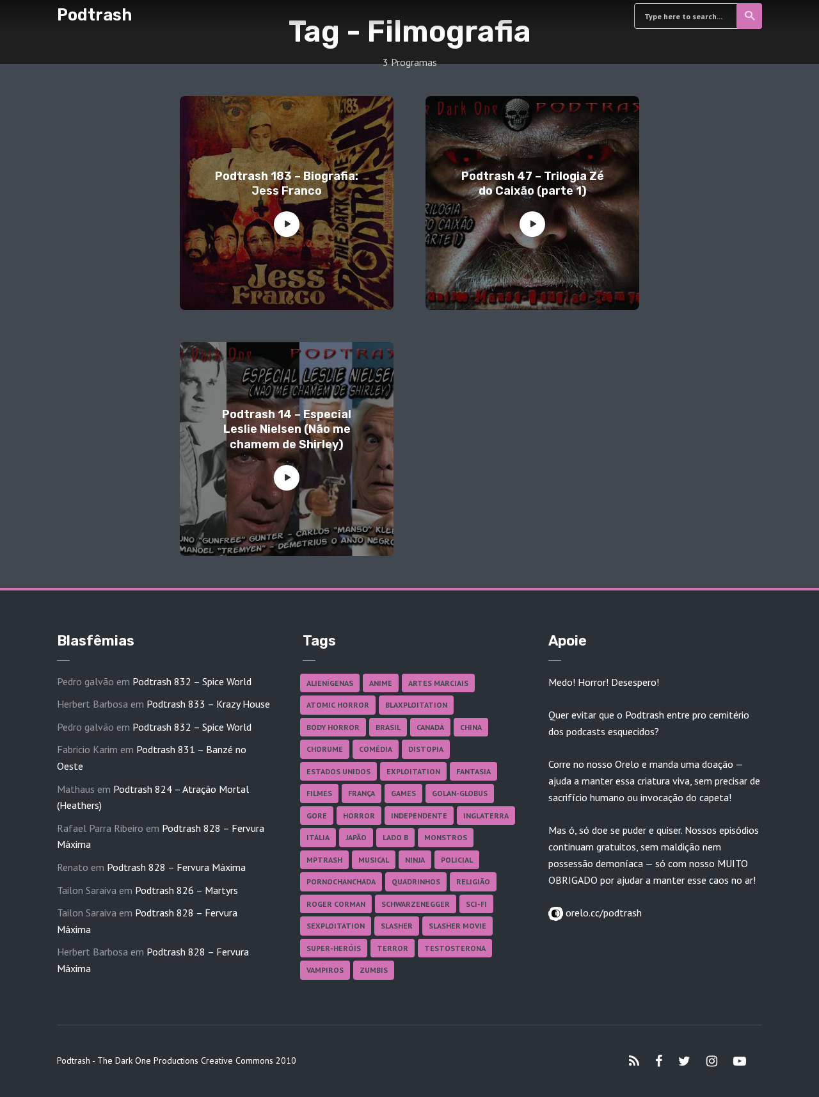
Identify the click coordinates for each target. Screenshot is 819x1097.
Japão (356, 837)
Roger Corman (335, 904)
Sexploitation (335, 925)
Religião (473, 881)
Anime (380, 683)
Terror (392, 948)
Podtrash (94, 14)
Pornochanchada (341, 881)
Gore (316, 815)
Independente (419, 815)
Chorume (324, 749)
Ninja (415, 860)
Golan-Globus (460, 793)
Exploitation (413, 771)
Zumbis (374, 970)
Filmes (319, 793)
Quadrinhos (416, 881)
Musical (373, 860)
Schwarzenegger (415, 904)
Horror (359, 815)
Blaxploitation (416, 705)
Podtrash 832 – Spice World (191, 681)
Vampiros (325, 970)
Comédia (375, 749)
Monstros (445, 837)
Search (749, 16)
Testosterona (455, 948)
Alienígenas (329, 683)
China (471, 727)
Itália (318, 837)
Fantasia (473, 771)
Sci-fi (476, 904)
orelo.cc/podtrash (602, 912)
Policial (457, 860)
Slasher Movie (457, 925)
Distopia (425, 749)
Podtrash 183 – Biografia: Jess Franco (286, 183)
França (361, 793)
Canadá (430, 727)
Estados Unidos (338, 771)
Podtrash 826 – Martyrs (186, 890)
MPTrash (324, 860)
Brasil (388, 727)
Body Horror (333, 727)
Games (403, 793)
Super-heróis (333, 948)
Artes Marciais (438, 683)
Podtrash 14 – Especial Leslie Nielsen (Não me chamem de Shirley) (286, 429)
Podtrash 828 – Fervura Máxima (176, 867)
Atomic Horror (337, 705)
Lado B (395, 837)
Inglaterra (486, 815)
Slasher (397, 925)
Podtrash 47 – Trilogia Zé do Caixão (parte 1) (532, 183)
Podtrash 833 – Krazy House (208, 703)
